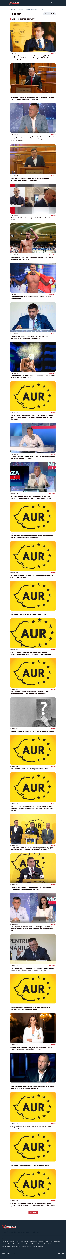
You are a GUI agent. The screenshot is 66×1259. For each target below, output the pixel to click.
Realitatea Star (24, 1241)
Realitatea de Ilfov (6, 1246)
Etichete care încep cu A (32, 9)
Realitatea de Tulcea (26, 1246)
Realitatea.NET (5, 1241)
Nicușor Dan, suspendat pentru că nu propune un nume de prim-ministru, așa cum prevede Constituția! (32, 536)
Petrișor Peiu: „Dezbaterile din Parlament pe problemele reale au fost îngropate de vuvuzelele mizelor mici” (32, 98)
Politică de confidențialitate (24, 1232)
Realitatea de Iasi (16, 1246)
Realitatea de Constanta (18, 1244)
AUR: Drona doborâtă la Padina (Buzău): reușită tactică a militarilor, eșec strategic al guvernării (30, 1008)
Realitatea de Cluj (34, 1241)
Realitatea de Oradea (6, 1244)
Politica (53, 53)
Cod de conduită (35, 1232)
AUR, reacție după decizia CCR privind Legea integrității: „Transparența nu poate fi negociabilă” (29, 179)
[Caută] (51, 3)
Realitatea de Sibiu (42, 1244)
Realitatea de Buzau (55, 1241)
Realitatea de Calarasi (44, 1241)
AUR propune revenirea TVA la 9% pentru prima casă (28, 615)
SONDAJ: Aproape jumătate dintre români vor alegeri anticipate (32, 731)
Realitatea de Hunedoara (38, 1246)
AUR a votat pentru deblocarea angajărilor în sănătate (29, 769)
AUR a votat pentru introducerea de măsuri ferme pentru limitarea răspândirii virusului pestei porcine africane (29, 693)
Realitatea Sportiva (14, 1241)
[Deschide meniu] (55, 3)
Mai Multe (33, 1212)
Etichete (21, 9)
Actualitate (52, 254)
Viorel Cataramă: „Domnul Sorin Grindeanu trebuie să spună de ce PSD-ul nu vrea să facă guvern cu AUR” (32, 1087)
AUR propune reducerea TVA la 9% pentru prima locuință (29, 1166)
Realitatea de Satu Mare (53, 1244)
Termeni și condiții (11, 1232)
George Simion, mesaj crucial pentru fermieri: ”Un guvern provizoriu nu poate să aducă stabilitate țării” (29, 337)
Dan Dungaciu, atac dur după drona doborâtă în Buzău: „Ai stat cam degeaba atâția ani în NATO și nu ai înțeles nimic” (32, 969)
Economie (53, 1163)
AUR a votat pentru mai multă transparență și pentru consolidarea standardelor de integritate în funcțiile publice (31, 653)
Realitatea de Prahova (31, 1244)
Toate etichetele (50, 13)
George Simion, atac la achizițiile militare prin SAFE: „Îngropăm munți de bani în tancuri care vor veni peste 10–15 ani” (31, 849)
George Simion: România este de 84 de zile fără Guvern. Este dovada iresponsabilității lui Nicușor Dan (30, 888)
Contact (4, 1232)
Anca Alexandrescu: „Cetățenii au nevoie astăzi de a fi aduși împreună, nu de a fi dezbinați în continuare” (31, 1048)
